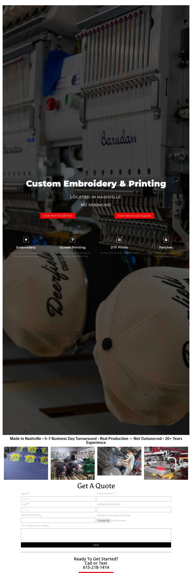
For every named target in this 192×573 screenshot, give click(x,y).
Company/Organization (109, 504)
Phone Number (105, 493)
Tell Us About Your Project (35, 525)
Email (24, 504)
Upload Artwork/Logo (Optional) (113, 515)
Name (24, 493)
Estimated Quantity (31, 515)
